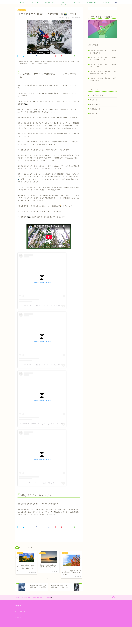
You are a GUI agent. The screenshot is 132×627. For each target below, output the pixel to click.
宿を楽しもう (36, 2)
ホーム (22, 2)
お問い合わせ (105, 2)
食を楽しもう (78, 2)
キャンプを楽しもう (64, 2)
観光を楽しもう (49, 2)
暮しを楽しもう (91, 2)
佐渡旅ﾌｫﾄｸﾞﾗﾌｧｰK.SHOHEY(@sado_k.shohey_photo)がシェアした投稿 (42, 424)
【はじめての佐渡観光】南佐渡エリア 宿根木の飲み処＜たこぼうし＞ (103, 72)
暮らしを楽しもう (96, 104)
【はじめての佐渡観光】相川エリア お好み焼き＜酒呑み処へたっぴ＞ (103, 59)
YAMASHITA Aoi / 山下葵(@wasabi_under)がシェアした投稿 (42, 305)
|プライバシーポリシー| (22, 612)
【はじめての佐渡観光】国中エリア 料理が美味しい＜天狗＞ (103, 65)
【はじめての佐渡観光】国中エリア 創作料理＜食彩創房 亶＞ (103, 52)
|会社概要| (18, 617)
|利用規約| (18, 606)
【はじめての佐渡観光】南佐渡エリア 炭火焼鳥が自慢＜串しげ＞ (103, 79)
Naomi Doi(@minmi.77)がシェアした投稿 (41, 483)
